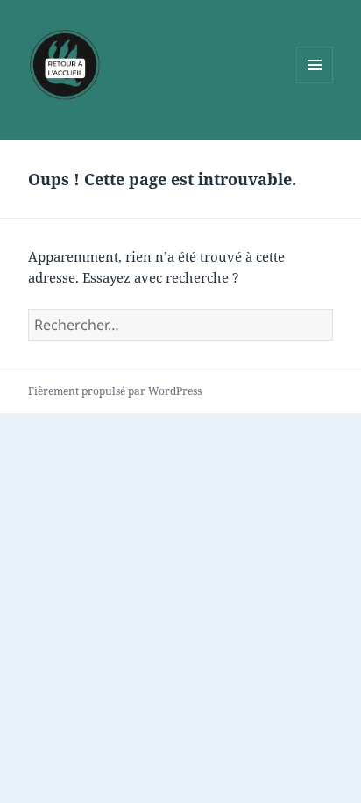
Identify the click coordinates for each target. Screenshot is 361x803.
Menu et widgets (315, 82)
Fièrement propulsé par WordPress (115, 391)
